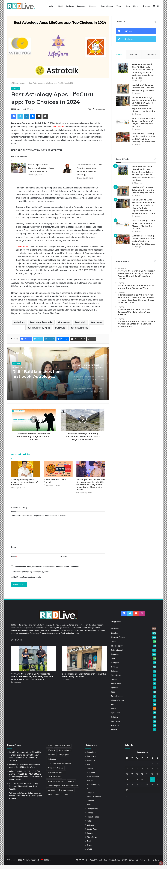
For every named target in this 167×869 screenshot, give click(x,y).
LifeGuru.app (58, 127)
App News (115, 721)
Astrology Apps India (41, 322)
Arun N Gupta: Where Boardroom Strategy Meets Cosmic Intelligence (41, 168)
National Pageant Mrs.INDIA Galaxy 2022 (63, 786)
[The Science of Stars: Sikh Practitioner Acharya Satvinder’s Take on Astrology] (67, 168)
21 (147, 779)
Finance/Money (117, 700)
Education (81, 6)
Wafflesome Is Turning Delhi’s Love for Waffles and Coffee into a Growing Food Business (25, 795)
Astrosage (64, 322)
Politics (114, 729)
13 (142, 774)
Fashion (114, 688)
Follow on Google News (149, 860)
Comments (151, 54)
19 (137, 779)
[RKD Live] (21, 6)
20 (142, 779)
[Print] (45, 116)
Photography (117, 646)
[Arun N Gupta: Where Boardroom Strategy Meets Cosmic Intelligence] (18, 168)
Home (15, 83)
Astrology (23, 83)
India (51, 6)
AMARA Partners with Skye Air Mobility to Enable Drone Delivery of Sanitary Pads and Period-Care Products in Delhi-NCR (32, 677)
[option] (58, 373)
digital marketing (65, 750)
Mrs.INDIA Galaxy (54, 777)
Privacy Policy (114, 860)
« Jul (126, 797)
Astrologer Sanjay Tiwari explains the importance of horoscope (24, 482)
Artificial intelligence (62, 746)
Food (113, 692)
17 (127, 779)
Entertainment (107, 6)
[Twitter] (20, 116)
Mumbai (71, 781)
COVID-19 (51, 750)
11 (132, 774)
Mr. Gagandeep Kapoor (56, 772)
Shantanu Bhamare (66, 790)
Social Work (116, 683)
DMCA (124, 860)
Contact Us (133, 860)
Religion (114, 717)
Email (14, 557)
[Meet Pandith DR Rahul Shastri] (58, 469)
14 (147, 774)
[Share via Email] (38, 116)
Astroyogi (97, 322)
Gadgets (115, 662)
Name (14, 547)
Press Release (117, 696)
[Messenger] (32, 116)
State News (116, 675)
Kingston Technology (55, 768)
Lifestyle (92, 6)
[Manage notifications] (161, 863)
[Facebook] (13, 116)
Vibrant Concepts (61, 794)
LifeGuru (60, 327)
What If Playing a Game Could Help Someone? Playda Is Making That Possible (23, 786)
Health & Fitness (118, 637)
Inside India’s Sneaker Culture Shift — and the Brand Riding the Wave (143, 88)
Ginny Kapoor (64, 755)
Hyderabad (52, 759)
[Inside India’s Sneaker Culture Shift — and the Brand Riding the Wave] (123, 89)
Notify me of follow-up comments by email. (31, 572)
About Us (94, 860)
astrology (20, 322)
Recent (119, 54)
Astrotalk (81, 322)
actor (50, 746)
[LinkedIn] (26, 116)
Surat (50, 794)
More (135, 6)
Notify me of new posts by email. (27, 577)
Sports (114, 679)
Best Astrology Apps (39, 327)
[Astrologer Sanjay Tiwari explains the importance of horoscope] (25, 469)
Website (63, 557)
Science (114, 671)
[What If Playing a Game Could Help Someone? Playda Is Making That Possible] (123, 122)
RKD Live (16, 109)
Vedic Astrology (80, 327)
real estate (51, 790)
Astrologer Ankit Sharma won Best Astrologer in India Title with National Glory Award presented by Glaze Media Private (90, 485)
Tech (119, 6)
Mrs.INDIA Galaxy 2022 (56, 781)
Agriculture (115, 713)
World (60, 6)
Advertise (103, 860)
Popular (134, 54)
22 (152, 779)
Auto (128, 6)
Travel (113, 641)
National (114, 667)
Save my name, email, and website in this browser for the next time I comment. (46, 567)
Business (70, 6)
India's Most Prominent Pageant (59, 763)
